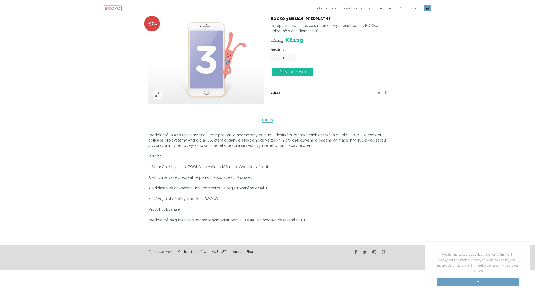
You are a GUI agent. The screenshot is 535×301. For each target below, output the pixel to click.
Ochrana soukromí (160, 251)
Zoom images (157, 94)
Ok (478, 281)
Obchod (376, 8)
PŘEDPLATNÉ (328, 8)
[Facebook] (385, 92)
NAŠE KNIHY (354, 8)
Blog (415, 8)
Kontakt (236, 251)
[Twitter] (379, 92)
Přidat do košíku (292, 72)
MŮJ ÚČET (397, 8)
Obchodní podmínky (192, 251)
